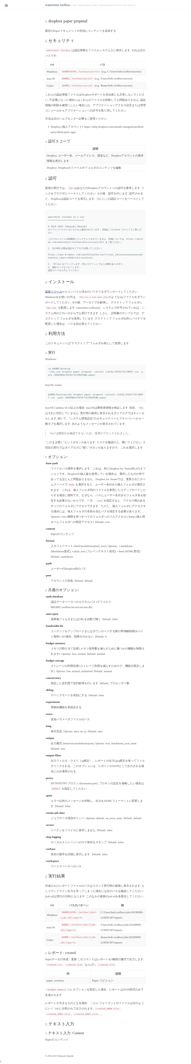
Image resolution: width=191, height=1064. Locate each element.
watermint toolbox (57, 5)
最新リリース (53, 291)
